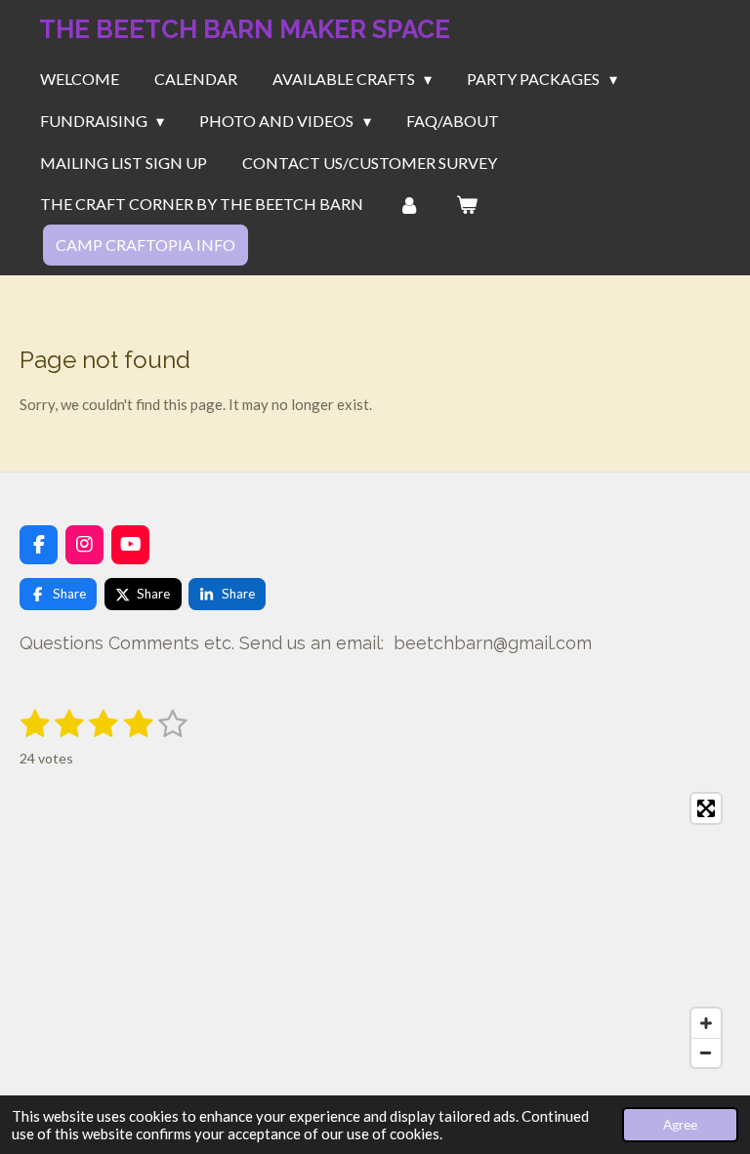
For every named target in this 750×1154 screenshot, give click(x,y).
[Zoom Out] (706, 1052)
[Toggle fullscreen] (706, 808)
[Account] (409, 204)
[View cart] (465, 204)
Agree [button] (680, 1125)
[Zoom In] (706, 1023)
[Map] (375, 930)
